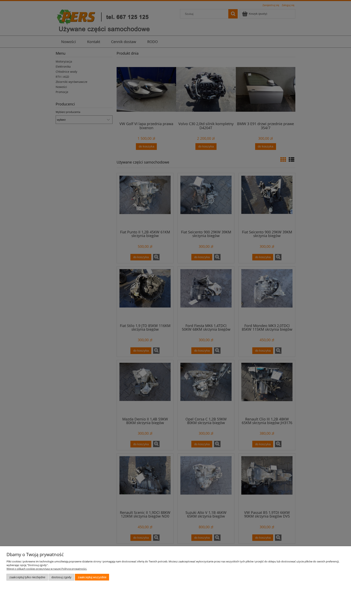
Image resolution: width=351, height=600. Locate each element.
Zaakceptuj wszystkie (92, 577)
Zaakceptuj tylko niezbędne (27, 577)
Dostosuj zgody (61, 577)
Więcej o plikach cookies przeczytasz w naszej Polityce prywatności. (46, 569)
